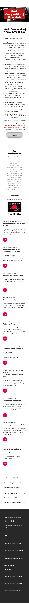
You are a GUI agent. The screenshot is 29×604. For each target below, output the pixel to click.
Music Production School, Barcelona (14, 573)
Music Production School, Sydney (13, 590)
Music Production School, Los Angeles (15, 540)
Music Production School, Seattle (14, 558)
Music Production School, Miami (13, 543)
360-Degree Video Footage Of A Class (14, 224)
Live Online (17, 51)
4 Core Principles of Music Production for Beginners (12, 250)
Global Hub (8, 569)
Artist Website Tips (10, 300)
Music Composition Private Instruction (14, 127)
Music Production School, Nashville (14, 547)
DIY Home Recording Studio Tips (13, 375)
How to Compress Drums (12, 449)
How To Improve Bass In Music (14, 425)
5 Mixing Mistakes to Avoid (13, 275)
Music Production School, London (14, 587)
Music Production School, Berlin (13, 576)
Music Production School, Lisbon (13, 583)
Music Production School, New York (14, 550)
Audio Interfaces (9, 324)
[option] (14, 175)
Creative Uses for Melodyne (13, 348)
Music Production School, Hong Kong (14, 580)
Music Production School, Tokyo (13, 593)
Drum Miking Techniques (12, 401)
